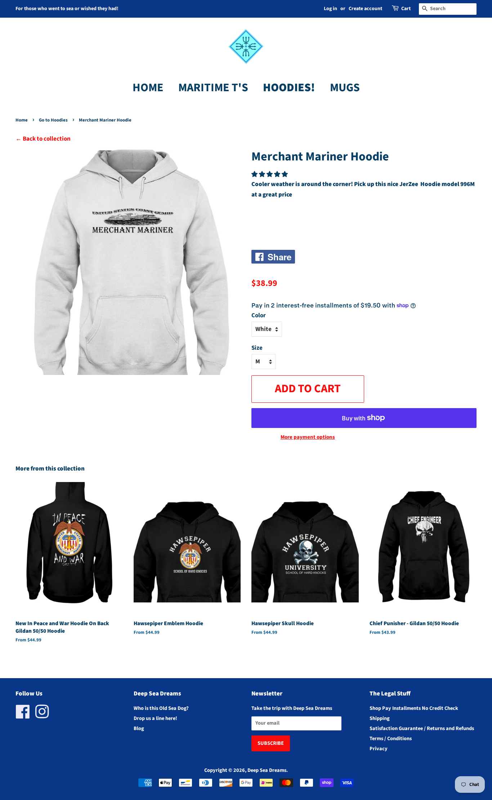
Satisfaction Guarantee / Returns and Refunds (422, 728)
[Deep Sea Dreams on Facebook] (22, 716)
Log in (330, 8)
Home (148, 87)
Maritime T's (213, 87)
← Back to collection (43, 138)
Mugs (345, 87)
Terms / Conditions (391, 738)
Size (257, 348)
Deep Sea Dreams (266, 770)
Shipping (380, 718)
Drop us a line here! (155, 718)
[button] (270, 174)
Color (258, 315)
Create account (365, 8)
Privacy (379, 748)
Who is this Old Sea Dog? (161, 708)
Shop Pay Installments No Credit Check (414, 708)
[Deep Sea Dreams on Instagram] (42, 716)
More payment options (308, 437)
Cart (406, 8)
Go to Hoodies (53, 120)
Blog (139, 728)
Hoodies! (289, 87)
